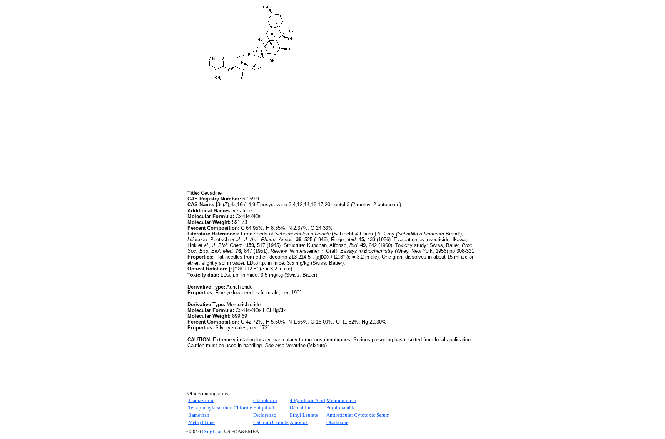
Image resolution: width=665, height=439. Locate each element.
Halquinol (263, 408)
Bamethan (198, 415)
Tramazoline (201, 400)
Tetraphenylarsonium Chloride (220, 408)
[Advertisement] (252, 135)
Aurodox (299, 422)
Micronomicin (341, 400)
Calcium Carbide (271, 422)
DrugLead (212, 431)
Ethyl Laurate (304, 415)
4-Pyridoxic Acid (307, 400)
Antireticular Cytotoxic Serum (357, 415)
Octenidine (301, 408)
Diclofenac (264, 415)
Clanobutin (265, 400)
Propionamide (341, 408)
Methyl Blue (201, 422)
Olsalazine (337, 422)
